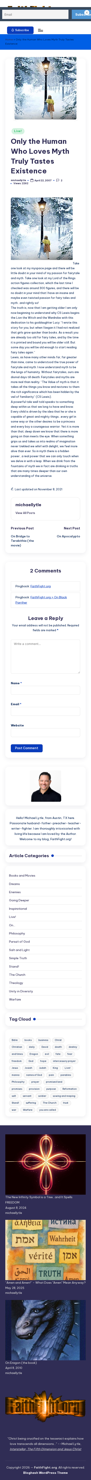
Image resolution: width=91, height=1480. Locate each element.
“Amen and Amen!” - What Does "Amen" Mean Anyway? (45, 1283)
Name (16, 683)
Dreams (14, 884)
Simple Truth (18, 958)
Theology (16, 983)
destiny (73, 1047)
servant (27, 1096)
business (43, 1040)
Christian (17, 1047)
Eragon (34, 1054)
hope (43, 1061)
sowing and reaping (64, 1096)
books (28, 1040)
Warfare (15, 999)
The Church (17, 975)
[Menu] (40, 30)
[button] (20, 30)
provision (34, 1089)
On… (12, 925)
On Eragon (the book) (21, 1363)
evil (47, 1054)
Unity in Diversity (21, 991)
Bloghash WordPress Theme (45, 1473)
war (14, 1110)
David (45, 1047)
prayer (35, 1081)
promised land (54, 1081)
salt (14, 1096)
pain (51, 1075)
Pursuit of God (19, 942)
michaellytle (28, 504)
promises (17, 1089)
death (58, 1047)
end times (17, 1054)
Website (17, 725)
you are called (47, 1110)
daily (32, 1047)
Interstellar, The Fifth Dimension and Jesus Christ (45, 1449)
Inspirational (18, 909)
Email (16, 704)
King (55, 1068)
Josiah (28, 1068)
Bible (15, 1040)
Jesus (15, 1068)
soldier (42, 1096)
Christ (58, 1040)
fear (69, 1054)
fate (58, 1054)
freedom (17, 1061)
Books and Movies (22, 875)
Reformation (70, 1089)
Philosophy (17, 933)
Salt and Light (19, 950)
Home (9, 39)
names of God (34, 1075)
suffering (31, 1102)
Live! (18, 131)
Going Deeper (19, 900)
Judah (42, 1068)
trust (65, 1102)
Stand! (14, 966)
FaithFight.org (40, 586)
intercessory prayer (64, 1061)
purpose (51, 1089)
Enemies (15, 892)
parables (66, 1075)
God (30, 1061)
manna (15, 1075)
